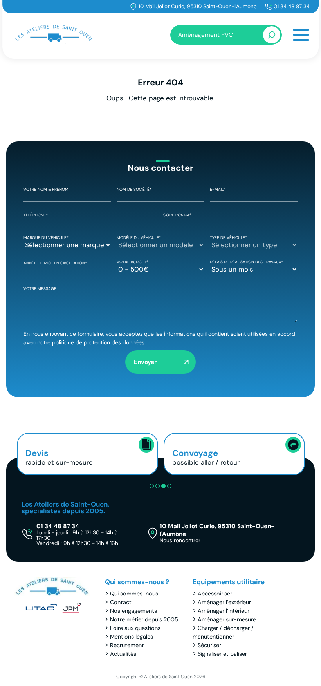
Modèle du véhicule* (139, 237)
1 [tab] (152, 486)
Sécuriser (209, 645)
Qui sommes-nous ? (137, 581)
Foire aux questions (135, 628)
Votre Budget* (132, 261)
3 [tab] (163, 486)
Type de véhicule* (228, 237)
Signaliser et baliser (222, 653)
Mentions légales (131, 636)
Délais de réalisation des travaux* (246, 261)
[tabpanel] (87, 454)
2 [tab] (157, 486)
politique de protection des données (98, 342)
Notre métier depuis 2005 (144, 619)
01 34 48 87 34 (292, 6)
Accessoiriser (215, 593)
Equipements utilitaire (229, 581)
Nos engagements (133, 610)
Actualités (123, 653)
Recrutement (127, 645)
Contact (121, 602)
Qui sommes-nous (134, 593)
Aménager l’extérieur (224, 602)
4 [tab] (169, 486)
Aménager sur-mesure (227, 619)
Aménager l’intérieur (223, 610)
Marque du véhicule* (46, 237)
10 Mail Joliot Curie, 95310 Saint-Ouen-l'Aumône (198, 6)
